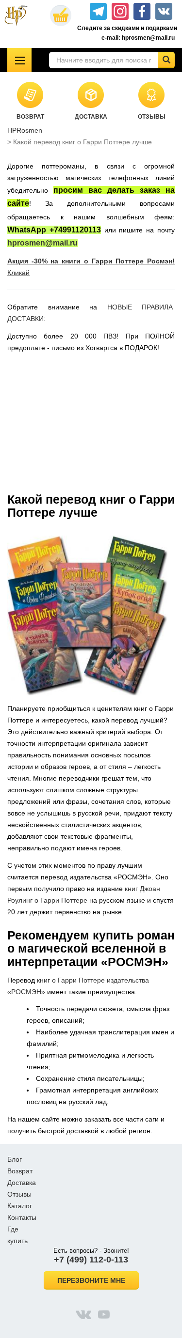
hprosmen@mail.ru (42, 243)
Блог (14, 1159)
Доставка (21, 1182)
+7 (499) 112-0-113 (91, 1259)
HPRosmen (24, 130)
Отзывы (19, 1194)
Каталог (19, 1206)
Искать (166, 60)
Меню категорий (19, 60)
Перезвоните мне (91, 1280)
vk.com (83, 1314)
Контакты (21, 1217)
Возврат (20, 1171)
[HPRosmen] (20, 15)
